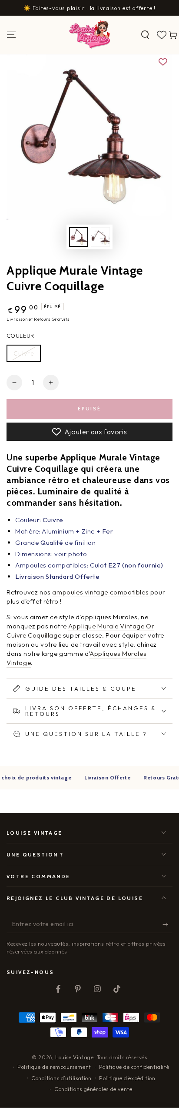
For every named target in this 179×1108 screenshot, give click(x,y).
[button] (145, 34)
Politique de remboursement (54, 1067)
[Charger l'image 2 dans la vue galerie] (100, 237)
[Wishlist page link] (161, 35)
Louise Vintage (74, 1057)
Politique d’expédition (127, 1078)
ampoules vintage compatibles (100, 592)
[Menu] (11, 34)
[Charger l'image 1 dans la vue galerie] (78, 237)
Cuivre (23, 353)
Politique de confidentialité (134, 1067)
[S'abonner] (167, 924)
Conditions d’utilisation (61, 1078)
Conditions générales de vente (93, 1089)
